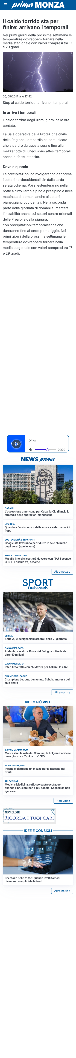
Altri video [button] (63, 801)
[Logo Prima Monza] (38, 5)
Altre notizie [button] (62, 571)
